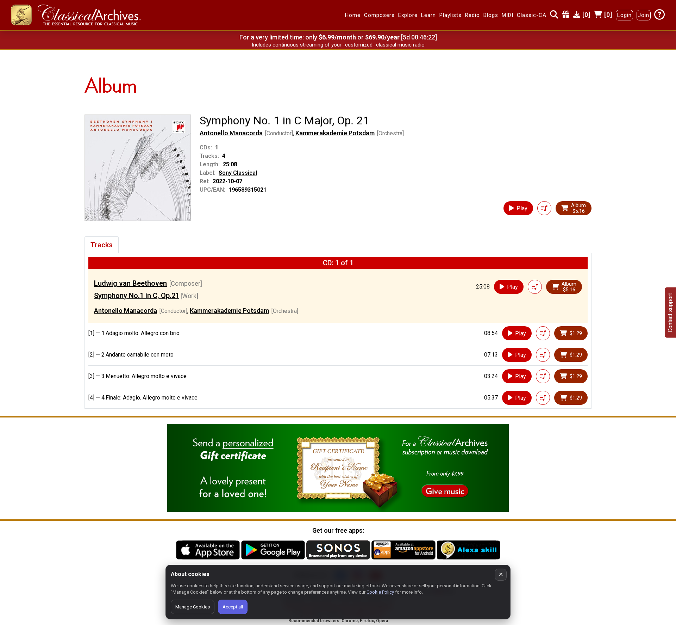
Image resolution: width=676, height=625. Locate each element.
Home (353, 15)
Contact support (670, 312)
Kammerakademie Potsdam (335, 133)
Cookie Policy (380, 592)
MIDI (507, 15)
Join (643, 15)
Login (624, 15)
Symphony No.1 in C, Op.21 (136, 295)
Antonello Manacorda (231, 133)
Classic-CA (531, 15)
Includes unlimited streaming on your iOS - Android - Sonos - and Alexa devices (338, 45)
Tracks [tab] (101, 245)
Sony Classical (238, 172)
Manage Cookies (192, 606)
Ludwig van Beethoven (130, 283)
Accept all (233, 606)
